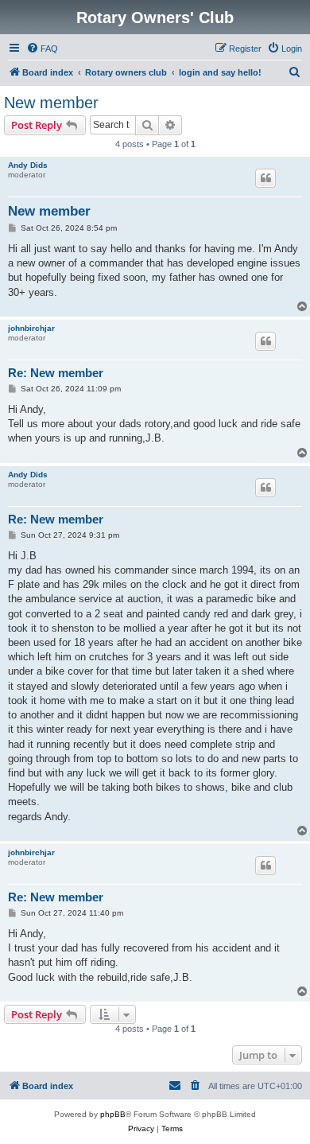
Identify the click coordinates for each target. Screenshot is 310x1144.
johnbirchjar (31, 328)
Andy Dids (28, 165)
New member (51, 102)
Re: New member (55, 372)
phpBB (113, 1114)
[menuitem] (42, 48)
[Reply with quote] (265, 178)
